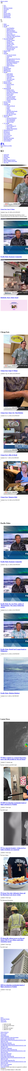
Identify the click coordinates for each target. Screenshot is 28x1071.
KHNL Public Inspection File (7, 1038)
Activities (6, 103)
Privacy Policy (4, 1033)
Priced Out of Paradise (12, 32)
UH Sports (6, 9)
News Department (11, 119)
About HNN (4, 1021)
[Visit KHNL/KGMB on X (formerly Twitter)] (3, 144)
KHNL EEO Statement (6, 1042)
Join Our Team (10, 122)
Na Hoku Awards (11, 91)
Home (5, 24)
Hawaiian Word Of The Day (13, 59)
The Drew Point (10, 44)
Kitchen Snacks (10, 84)
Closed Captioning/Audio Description (9, 1037)
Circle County (7, 134)
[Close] (2, 21)
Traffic (5, 52)
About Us (6, 116)
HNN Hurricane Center (12, 46)
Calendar (9, 110)
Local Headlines (10, 28)
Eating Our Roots (11, 97)
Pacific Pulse (10, 95)
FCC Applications (5, 1065)
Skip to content (4, 1)
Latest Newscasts (11, 37)
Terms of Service (5, 1032)
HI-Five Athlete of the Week (10, 161)
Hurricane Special (11, 48)
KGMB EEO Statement (6, 1048)
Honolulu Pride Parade (12, 111)
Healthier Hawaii (11, 60)
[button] (6, 26)
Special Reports (7, 68)
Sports (5, 12)
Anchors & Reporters (12, 118)
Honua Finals (10, 75)
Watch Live (6, 25)
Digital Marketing (8, 139)
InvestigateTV (7, 136)
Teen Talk (6, 162)
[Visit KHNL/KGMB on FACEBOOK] (1, 144)
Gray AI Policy (7, 140)
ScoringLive (9, 80)
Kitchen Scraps (7, 14)
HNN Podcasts (7, 17)
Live (5, 5)
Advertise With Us (8, 115)
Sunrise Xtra (9, 64)
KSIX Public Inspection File (7, 1056)
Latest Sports (10, 73)
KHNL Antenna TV (11, 126)
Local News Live (8, 135)
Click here (3, 1067)
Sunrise (5, 10)
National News (10, 29)
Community (6, 104)
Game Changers (10, 76)
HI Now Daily (7, 13)
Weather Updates (11, 40)
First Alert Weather (8, 8)
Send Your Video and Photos (13, 36)
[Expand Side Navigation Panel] (2, 3)
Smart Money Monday (12, 63)
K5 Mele (6, 158)
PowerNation (7, 132)
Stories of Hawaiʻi (11, 34)
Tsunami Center (10, 49)
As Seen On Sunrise (11, 55)
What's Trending (10, 65)
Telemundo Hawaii (8, 130)
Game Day (9, 77)
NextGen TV (7, 131)
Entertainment (7, 16)
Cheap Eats (9, 56)
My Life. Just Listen (11, 114)
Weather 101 (10, 45)
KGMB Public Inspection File (8, 1044)
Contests (9, 100)
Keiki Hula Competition (12, 92)
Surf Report (9, 41)
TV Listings (9, 124)
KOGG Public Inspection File (8, 1060)
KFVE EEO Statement (6, 1053)
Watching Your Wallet (9, 138)
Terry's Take (9, 127)
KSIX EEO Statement (6, 1055)
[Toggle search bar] (1, 20)
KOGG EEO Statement (6, 1064)
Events (8, 107)
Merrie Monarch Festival (9, 160)
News (5, 6)
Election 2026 (7, 51)
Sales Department (11, 120)
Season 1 (9, 85)
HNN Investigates (11, 30)
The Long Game (10, 79)
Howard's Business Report (13, 61)
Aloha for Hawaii (11, 106)
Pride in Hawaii (10, 112)
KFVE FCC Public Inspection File (9, 1049)
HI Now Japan (10, 93)
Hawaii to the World (11, 99)
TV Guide (6, 123)
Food (8, 57)
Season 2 (9, 87)
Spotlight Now (7, 69)
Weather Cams (10, 42)
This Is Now (9, 33)
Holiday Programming (12, 128)
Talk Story (6, 156)
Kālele (8, 108)
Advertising (3, 1034)
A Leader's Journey (11, 96)
